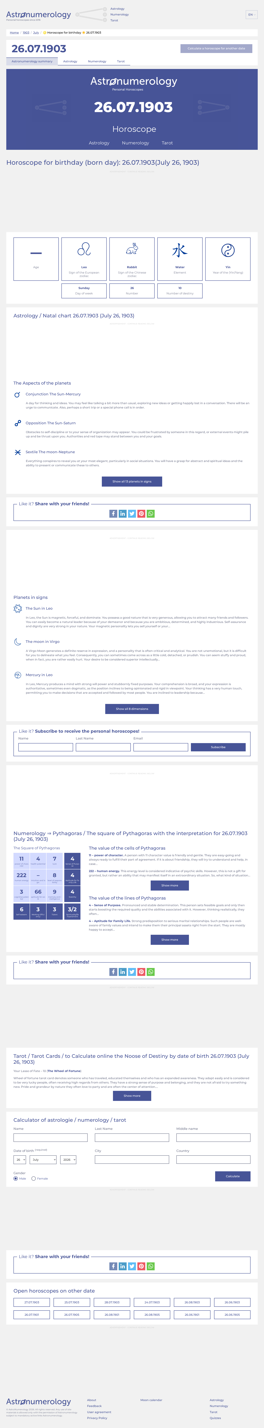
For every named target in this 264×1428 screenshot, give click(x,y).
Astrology (117, 8)
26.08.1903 (192, 1302)
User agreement (99, 1412)
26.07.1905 (71, 1314)
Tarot (114, 20)
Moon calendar (151, 1400)
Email (138, 738)
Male (22, 1178)
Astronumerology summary (32, 61)
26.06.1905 (232, 1314)
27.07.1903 (31, 1302)
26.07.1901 (32, 1314)
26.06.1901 (192, 1314)
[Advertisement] (132, 200)
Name (23, 738)
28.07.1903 (112, 1302)
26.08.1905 (152, 1314)
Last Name (85, 738)
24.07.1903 (152, 1302)
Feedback (94, 1406)
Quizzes (215, 1418)
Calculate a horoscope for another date (216, 48)
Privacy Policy (97, 1418)
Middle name (187, 1129)
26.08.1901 (112, 1314)
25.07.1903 (71, 1302)
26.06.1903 (232, 1302)
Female (42, 1178)
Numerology (119, 14)
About (91, 1400)
